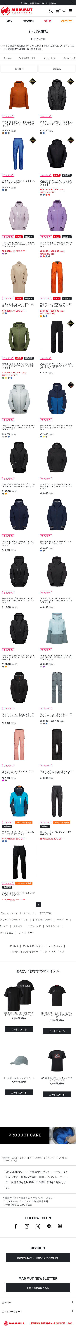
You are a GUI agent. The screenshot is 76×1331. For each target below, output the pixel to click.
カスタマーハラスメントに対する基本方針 (27, 1201)
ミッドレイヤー (26, 932)
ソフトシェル (52, 926)
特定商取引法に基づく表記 (19, 1204)
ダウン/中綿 (45, 912)
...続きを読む (36, 48)
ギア (62, 951)
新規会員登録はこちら (38, 1287)
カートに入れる (19, 1029)
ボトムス (17, 926)
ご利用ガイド (9, 1197)
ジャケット (28, 912)
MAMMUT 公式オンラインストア (17, 1157)
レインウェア (34, 926)
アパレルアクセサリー (27, 58)
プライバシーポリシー (44, 1197)
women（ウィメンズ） (45, 1157)
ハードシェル (6, 932)
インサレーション (9, 912)
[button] (19, 69)
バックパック (49, 58)
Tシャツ (4, 926)
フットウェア (49, 951)
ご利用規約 (24, 1197)
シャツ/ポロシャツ (42, 919)
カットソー (62, 919)
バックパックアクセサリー (25, 951)
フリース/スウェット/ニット (14, 919)
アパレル (7, 58)
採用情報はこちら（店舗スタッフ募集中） (38, 1257)
